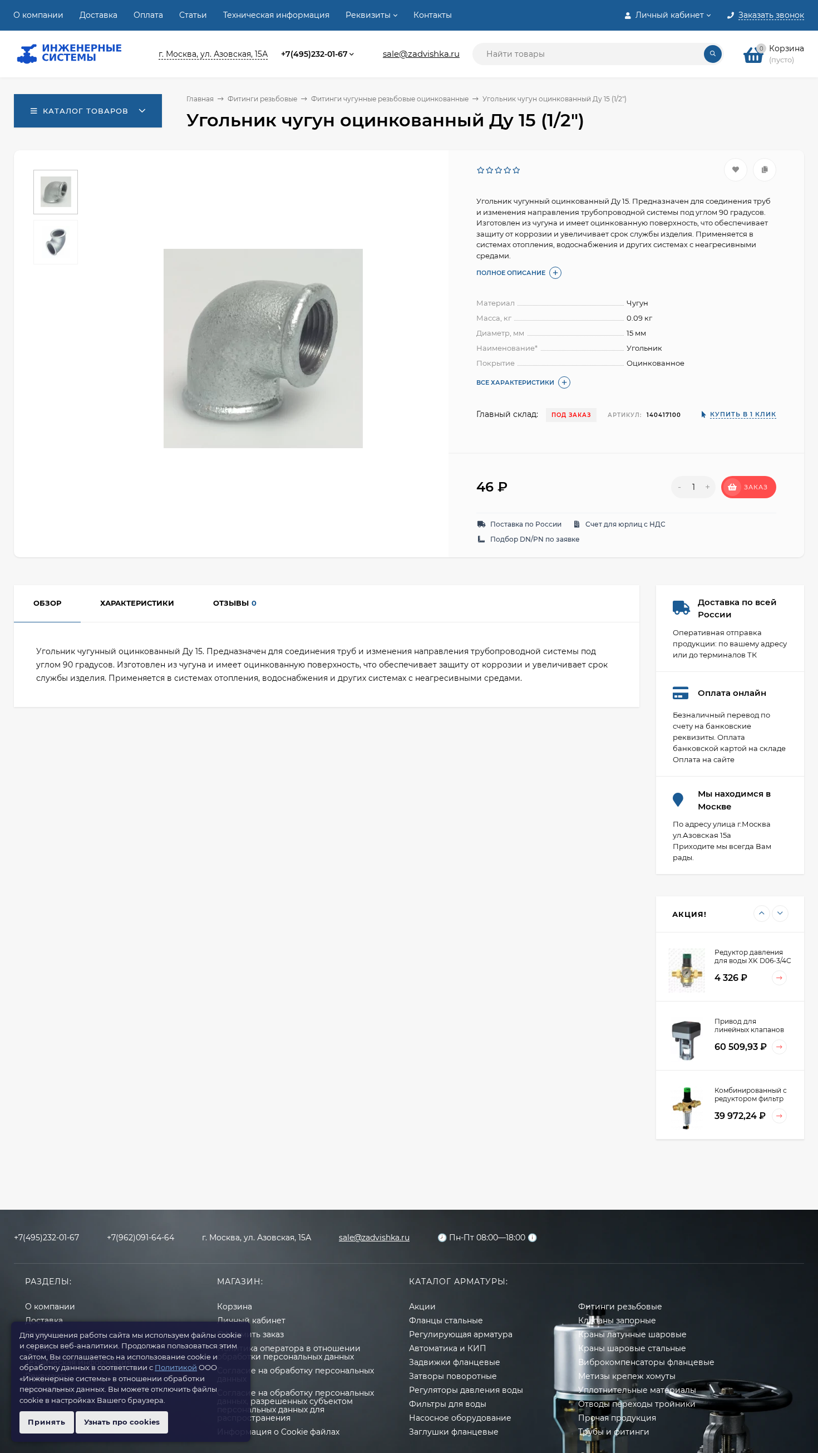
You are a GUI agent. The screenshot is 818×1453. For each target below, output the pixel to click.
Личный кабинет (251, 1320)
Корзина (234, 1307)
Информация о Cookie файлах (278, 1432)
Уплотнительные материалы (637, 1390)
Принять (47, 1421)
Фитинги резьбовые (262, 99)
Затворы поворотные (453, 1376)
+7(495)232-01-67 (314, 54)
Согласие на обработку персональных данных (295, 1375)
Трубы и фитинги (613, 1432)
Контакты (432, 15)
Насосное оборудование (460, 1418)
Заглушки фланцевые (454, 1432)
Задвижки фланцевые (454, 1362)
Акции (422, 1307)
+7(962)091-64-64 (140, 1238)
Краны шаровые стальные (632, 1348)
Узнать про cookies (122, 1421)
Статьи (193, 15)
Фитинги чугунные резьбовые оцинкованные (390, 99)
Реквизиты (368, 15)
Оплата (148, 15)
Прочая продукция (617, 1418)
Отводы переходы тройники (637, 1404)
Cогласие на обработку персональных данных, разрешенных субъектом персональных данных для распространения (295, 1405)
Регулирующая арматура (461, 1334)
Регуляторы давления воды (466, 1390)
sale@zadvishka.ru (421, 53)
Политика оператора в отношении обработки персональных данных (289, 1352)
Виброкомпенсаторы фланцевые (646, 1362)
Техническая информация (276, 15)
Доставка (98, 15)
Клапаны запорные (617, 1320)
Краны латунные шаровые (632, 1334)
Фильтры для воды (447, 1404)
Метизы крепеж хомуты (627, 1376)
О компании (38, 15)
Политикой (176, 1367)
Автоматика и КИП (447, 1348)
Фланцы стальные (446, 1320)
